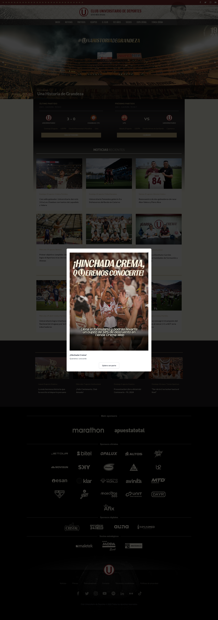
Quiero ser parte (109, 365)
